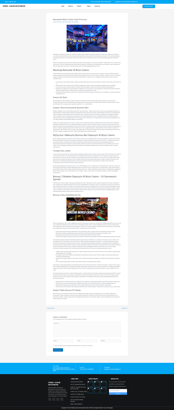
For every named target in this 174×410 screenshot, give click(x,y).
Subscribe (118, 393)
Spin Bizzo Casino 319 (68, 22)
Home (63, 6)
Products (79, 6)
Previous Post (50, 308)
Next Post (125, 308)
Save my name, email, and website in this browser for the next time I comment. (74, 345)
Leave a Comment (57, 22)
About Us (70, 6)
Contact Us (97, 6)
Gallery (89, 6)
